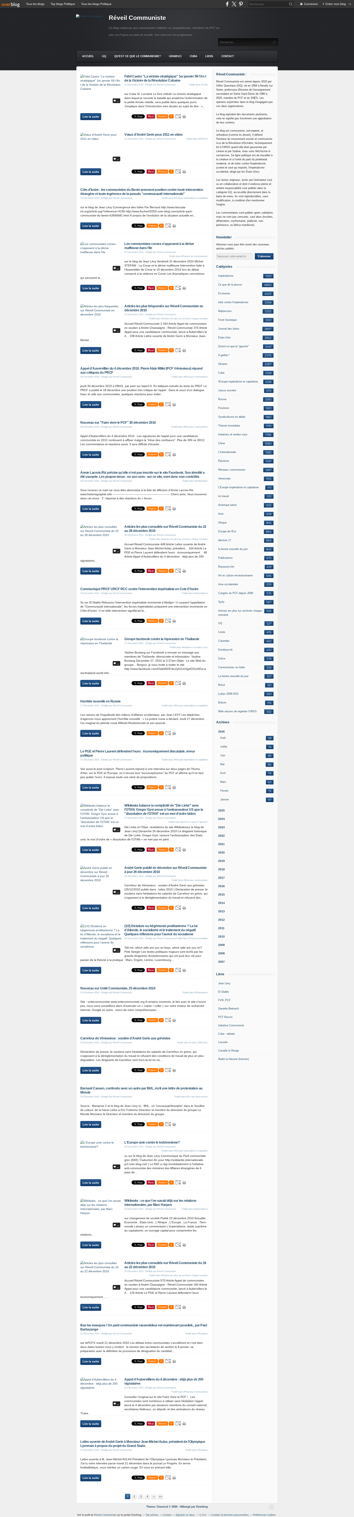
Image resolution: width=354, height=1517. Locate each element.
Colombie (223, 640)
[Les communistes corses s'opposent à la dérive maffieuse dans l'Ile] (100, 252)
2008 (221, 953)
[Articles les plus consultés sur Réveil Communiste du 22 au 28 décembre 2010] (100, 535)
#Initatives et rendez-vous (195, 647)
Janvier (224, 799)
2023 (221, 827)
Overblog (202, 1506)
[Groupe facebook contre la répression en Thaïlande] (100, 643)
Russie (222, 399)
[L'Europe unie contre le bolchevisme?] (100, 1146)
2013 (221, 911)
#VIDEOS (203, 139)
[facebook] (227, 4)
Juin (222, 755)
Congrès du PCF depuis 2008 (235, 593)
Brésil (221, 684)
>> (160, 1496)
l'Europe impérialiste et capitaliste (238, 381)
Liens (209, 56)
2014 (221, 903)
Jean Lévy (224, 983)
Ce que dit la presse (230, 284)
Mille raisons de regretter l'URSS (237, 711)
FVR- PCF (224, 1000)
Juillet (223, 746)
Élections (223, 460)
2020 (221, 852)
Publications (225, 557)
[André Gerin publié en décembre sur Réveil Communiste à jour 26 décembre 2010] (100, 880)
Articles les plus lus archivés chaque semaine (240, 612)
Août (223, 737)
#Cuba (204, 84)
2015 (221, 894)
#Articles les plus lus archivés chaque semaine (184, 318)
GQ (104, 56)
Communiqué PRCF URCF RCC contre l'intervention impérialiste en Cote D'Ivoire (139, 589)
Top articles (152, 1515)
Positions (223, 408)
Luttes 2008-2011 (228, 693)
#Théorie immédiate (198, 938)
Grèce (221, 658)
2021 (221, 844)
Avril (223, 773)
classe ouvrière (227, 390)
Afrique (222, 522)
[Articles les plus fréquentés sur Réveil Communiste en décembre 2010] (100, 314)
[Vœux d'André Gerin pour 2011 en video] (100, 138)
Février (224, 790)
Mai (222, 764)
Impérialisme (225, 275)
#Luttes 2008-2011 (198, 1042)
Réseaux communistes (231, 469)
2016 (221, 886)
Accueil (88, 56)
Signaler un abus (185, 1515)
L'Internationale (227, 452)
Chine (221, 443)
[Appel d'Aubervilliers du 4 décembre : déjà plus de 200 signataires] (100, 1387)
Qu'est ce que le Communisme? (137, 56)
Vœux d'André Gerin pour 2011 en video (153, 134)
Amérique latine (227, 504)
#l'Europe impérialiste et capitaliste (191, 198)
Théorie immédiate (229, 425)
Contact (227, 56)
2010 (221, 936)
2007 (221, 961)
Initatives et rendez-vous (232, 434)
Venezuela (224, 478)
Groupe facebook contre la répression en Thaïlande (161, 639)
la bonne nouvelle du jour (233, 549)
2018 (221, 869)
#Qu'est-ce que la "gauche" (194, 822)
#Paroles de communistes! (194, 256)
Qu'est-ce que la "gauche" (233, 346)
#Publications (201, 481)
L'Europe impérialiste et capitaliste (238, 487)
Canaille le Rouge (228, 1050)
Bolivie (222, 702)
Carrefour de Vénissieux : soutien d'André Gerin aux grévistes (125, 1038)
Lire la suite (91, 116)
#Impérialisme (201, 593)
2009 (221, 945)
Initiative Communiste (231, 1025)
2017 (221, 877)
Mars (223, 781)
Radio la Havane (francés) (233, 1059)
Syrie (221, 601)
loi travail (223, 496)
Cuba (193, 56)
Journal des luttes (228, 328)
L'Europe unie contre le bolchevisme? (152, 1142)
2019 (221, 861)
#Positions (202, 1333)
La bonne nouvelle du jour (233, 676)
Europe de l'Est (227, 531)
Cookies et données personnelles (230, 1515)
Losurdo (223, 1042)
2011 (221, 928)
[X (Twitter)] (234, 4)
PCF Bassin (225, 1017)
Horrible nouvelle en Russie (100, 701)
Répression (224, 311)
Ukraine (222, 363)
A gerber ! (224, 355)
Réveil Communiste (137, 17)
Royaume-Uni (226, 566)
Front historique (227, 319)
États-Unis (224, 337)
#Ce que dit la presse (197, 1096)
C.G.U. (203, 1515)
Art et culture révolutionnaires (235, 575)
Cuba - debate (226, 1033)
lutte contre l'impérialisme (233, 302)
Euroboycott (225, 649)
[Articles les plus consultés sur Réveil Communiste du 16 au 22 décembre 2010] (100, 1271)
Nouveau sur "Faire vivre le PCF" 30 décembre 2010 (118, 422)
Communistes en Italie (231, 667)
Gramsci (175, 56)
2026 (221, 731)
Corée (221, 632)
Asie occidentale (228, 584)
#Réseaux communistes (196, 377)
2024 (221, 819)
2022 (221, 835)
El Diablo (223, 991)
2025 (221, 810)
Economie (224, 293)
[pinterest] (240, 4)
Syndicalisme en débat (231, 416)
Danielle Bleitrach (228, 1008)
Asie (221, 513)
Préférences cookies (264, 1515)
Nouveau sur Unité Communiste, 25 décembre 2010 (117, 988)
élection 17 (224, 540)
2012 (221, 919)
